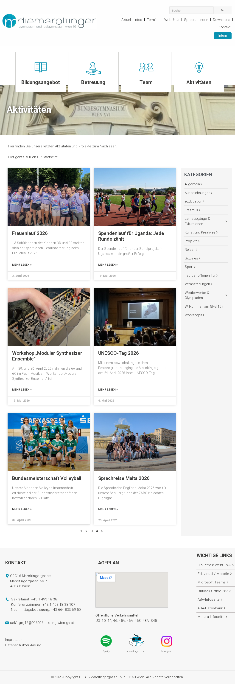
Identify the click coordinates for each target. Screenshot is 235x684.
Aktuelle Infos (131, 20)
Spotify (106, 651)
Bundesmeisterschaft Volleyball (46, 478)
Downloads (221, 20)
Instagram (166, 651)
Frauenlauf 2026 (30, 233)
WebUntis (171, 20)
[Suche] (223, 10)
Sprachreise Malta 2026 (124, 478)
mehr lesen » (22, 264)
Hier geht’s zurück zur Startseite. (33, 157)
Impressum (14, 640)
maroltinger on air (136, 651)
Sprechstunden (196, 20)
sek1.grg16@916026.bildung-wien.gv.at (42, 623)
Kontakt (224, 27)
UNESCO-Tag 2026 (118, 353)
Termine (153, 20)
